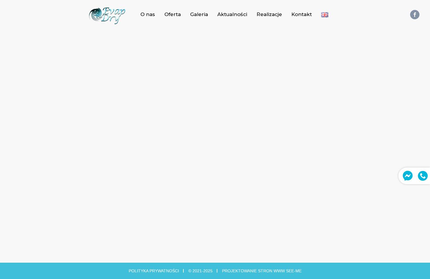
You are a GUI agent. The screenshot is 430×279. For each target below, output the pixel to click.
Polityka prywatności (154, 270)
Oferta (172, 14)
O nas (147, 14)
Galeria (199, 14)
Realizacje (269, 14)
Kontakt (301, 14)
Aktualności (232, 14)
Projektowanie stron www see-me (262, 270)
